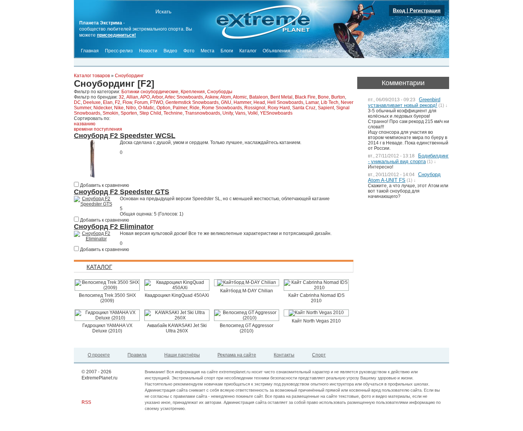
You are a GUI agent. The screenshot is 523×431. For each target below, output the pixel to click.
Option (163, 107)
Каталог (248, 50)
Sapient (326, 107)
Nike (119, 107)
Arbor (157, 97)
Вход (399, 10)
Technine (173, 113)
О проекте (99, 355)
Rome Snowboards (222, 107)
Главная (90, 50)
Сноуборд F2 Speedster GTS (121, 192)
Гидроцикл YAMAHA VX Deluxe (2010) (107, 328)
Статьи (304, 50)
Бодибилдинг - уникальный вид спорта (408, 158)
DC (77, 102)
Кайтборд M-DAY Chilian (246, 290)
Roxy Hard (279, 107)
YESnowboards (276, 113)
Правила (137, 355)
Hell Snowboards (285, 102)
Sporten (129, 113)
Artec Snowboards (184, 97)
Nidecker (102, 107)
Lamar (312, 102)
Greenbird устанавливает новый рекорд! (404, 102)
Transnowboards (202, 113)
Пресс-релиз (119, 50)
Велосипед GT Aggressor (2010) (246, 328)
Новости (148, 50)
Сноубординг (129, 75)
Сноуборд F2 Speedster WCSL (124, 135)
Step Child (150, 113)
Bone (323, 97)
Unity (227, 113)
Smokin (110, 113)
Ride (194, 107)
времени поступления (98, 129)
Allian (132, 97)
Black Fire (305, 97)
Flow (127, 102)
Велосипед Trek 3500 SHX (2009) (107, 298)
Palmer (180, 107)
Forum (141, 102)
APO (145, 97)
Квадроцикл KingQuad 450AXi (177, 295)
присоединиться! (116, 35)
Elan (108, 102)
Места (207, 50)
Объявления (276, 50)
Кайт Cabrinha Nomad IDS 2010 (316, 298)
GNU (226, 102)
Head (259, 102)
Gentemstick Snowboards (192, 102)
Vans (240, 113)
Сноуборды (219, 91)
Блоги (227, 50)
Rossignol (254, 107)
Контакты (284, 355)
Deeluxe (92, 102)
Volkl (253, 113)
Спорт (319, 355)
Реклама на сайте (236, 355)
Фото (188, 50)
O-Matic (146, 107)
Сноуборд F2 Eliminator (114, 226)
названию (84, 123)
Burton (338, 97)
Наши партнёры (182, 355)
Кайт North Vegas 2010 (316, 321)
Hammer (242, 102)
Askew (211, 97)
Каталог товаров (92, 75)
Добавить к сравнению (104, 185)
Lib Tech (329, 102)
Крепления (193, 91)
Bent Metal (281, 97)
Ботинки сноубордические (149, 91)
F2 (117, 102)
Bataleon (258, 97)
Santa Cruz (303, 107)
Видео (170, 50)
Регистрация (425, 10)
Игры (323, 50)
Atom (225, 97)
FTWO (156, 102)
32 (121, 97)
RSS (86, 402)
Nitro (131, 107)
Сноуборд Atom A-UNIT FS (404, 177)
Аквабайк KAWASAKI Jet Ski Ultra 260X (177, 328)
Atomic (240, 97)
